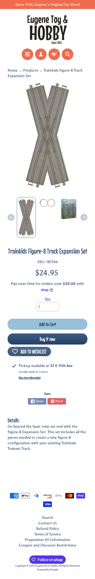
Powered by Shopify (47, 569)
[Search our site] (67, 54)
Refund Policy (47, 528)
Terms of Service (47, 534)
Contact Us (47, 523)
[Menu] (27, 54)
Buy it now (47, 339)
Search (47, 517)
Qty (47, 299)
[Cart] (54, 54)
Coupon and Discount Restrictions (47, 545)
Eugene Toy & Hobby (46, 565)
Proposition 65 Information (47, 539)
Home (13, 70)
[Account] (41, 54)
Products (30, 70)
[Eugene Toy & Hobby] (47, 29)
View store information (30, 378)
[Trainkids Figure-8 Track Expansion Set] (26, 217)
